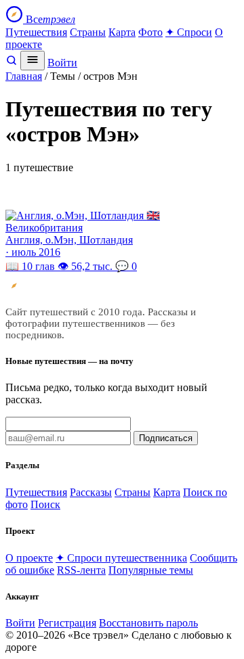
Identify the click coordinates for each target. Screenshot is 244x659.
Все (49, 19)
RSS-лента (81, 570)
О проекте (29, 558)
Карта (122, 32)
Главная (23, 76)
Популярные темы (150, 570)
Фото (150, 32)
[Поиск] (11, 62)
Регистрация (67, 623)
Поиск (45, 504)
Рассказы (91, 492)
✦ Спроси (188, 32)
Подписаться (165, 438)
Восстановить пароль (148, 623)
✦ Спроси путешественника (121, 558)
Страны (88, 32)
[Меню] (32, 60)
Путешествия (36, 32)
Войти (62, 62)
